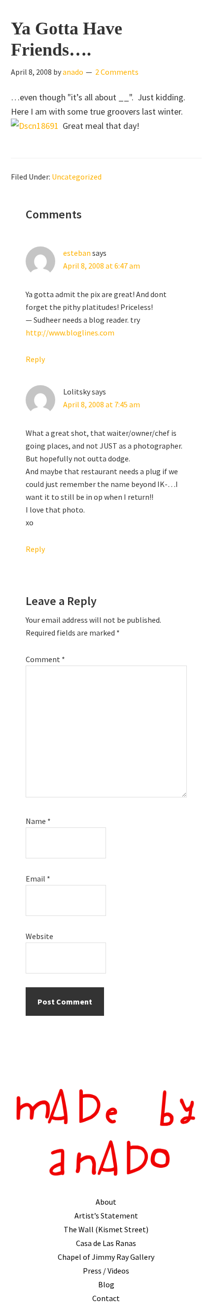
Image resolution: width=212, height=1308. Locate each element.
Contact (106, 1298)
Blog (106, 1284)
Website (39, 936)
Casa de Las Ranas (106, 1243)
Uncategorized (77, 177)
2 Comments (117, 72)
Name (38, 821)
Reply (35, 359)
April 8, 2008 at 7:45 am (101, 404)
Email (38, 878)
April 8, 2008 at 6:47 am (101, 266)
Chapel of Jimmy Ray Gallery (106, 1257)
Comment (45, 659)
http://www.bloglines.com (70, 332)
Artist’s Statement (106, 1215)
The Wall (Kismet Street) (106, 1229)
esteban (77, 253)
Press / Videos (106, 1271)
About (106, 1202)
